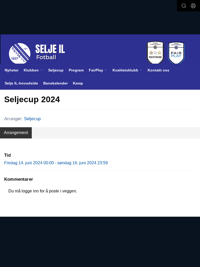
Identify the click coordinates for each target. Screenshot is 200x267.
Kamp (78, 83)
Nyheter (11, 70)
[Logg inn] (193, 5)
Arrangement (16, 132)
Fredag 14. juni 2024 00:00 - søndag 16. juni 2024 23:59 (56, 163)
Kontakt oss (158, 70)
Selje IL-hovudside (21, 83)
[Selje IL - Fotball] (100, 53)
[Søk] (184, 5)
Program (76, 70)
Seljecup (56, 70)
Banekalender (55, 83)
